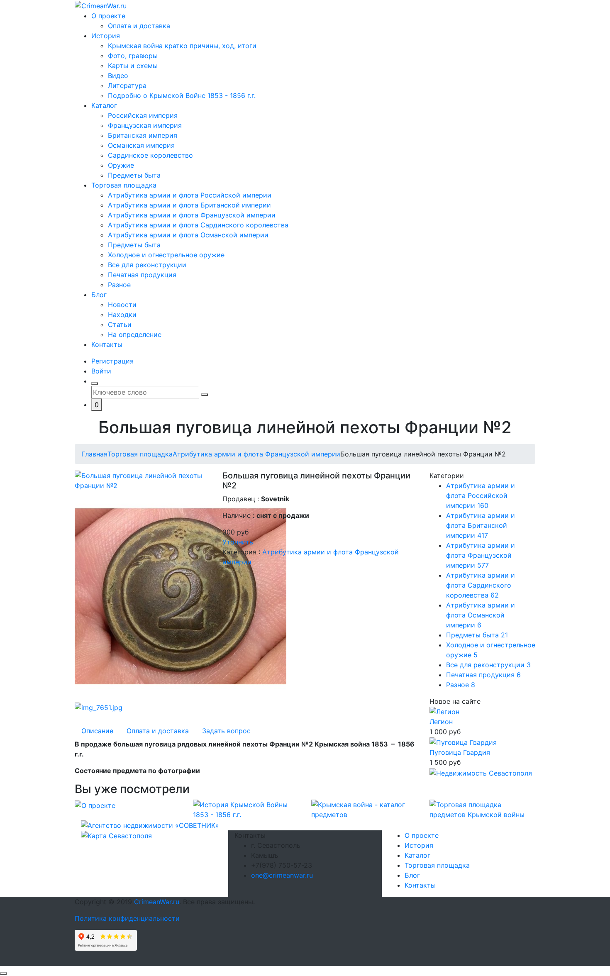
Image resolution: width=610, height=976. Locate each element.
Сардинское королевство (150, 155)
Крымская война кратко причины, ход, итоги (182, 45)
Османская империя (141, 145)
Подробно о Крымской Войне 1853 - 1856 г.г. (182, 95)
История (105, 36)
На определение (134, 334)
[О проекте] (95, 804)
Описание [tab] (97, 731)
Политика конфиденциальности (127, 918)
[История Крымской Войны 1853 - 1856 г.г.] (246, 809)
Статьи (120, 324)
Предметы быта (134, 175)
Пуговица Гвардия (459, 752)
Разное (119, 285)
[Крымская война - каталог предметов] (364, 809)
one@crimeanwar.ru (282, 875)
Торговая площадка (123, 185)
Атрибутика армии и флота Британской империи (189, 205)
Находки (122, 314)
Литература (127, 85)
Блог (99, 294)
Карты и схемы (133, 65)
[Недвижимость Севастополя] (480, 772)
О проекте (108, 16)
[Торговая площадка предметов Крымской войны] (482, 809)
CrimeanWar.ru (156, 902)
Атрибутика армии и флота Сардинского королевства (198, 225)
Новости (122, 304)
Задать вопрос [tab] (226, 731)
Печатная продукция (142, 275)
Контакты (106, 344)
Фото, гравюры (133, 55)
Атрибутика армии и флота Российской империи (189, 195)
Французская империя (145, 125)
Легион (441, 721)
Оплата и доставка (139, 26)
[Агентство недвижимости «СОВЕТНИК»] (150, 824)
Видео (118, 75)
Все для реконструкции (147, 265)
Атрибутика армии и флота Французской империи (192, 215)
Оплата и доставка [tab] (158, 731)
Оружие (121, 165)
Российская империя (143, 115)
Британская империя (142, 135)
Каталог (104, 105)
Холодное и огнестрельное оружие (166, 255)
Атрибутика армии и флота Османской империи (188, 235)
